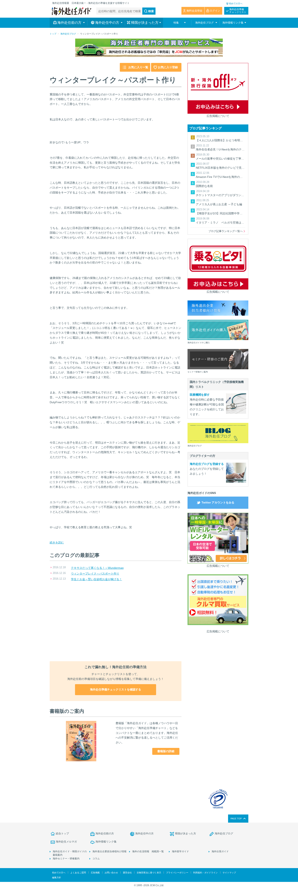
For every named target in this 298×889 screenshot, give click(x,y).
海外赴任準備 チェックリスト (237, 11)
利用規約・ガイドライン (205, 872)
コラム (96, 858)
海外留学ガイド (180, 851)
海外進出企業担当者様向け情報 (109, 851)
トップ (53, 33)
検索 (151, 11)
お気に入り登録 (168, 67)
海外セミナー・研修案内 (66, 858)
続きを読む (57, 542)
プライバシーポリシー (177, 872)
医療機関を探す (200, 394)
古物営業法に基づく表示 (149, 872)
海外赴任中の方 (144, 833)
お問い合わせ (111, 872)
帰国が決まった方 (185, 833)
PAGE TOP (236, 818)
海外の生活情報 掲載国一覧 (148, 851)
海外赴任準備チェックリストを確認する (115, 689)
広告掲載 (95, 872)
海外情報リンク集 (106, 841)
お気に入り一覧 (138, 67)
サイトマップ (229, 872)
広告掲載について (218, 116)
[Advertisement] (115, 621)
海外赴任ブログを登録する (207, 464)
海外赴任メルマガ (66, 841)
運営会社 (127, 872)
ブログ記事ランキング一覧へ (225, 231)
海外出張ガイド (220, 851)
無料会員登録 (194, 10)
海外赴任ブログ (68, 33)
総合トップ (62, 833)
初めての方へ (235, 3)
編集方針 (56, 877)
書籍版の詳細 (165, 751)
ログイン (215, 10)
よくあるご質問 (78, 872)
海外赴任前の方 (104, 833)
